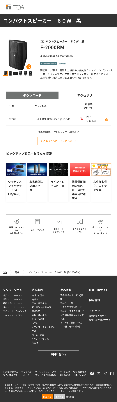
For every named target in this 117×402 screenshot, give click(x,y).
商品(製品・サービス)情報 (71, 297)
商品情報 (65, 290)
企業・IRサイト (98, 290)
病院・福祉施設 (39, 315)
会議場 (35, 299)
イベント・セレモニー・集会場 (43, 340)
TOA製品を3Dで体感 (70, 326)
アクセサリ (84, 95)
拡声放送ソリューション (15, 303)
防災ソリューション (12, 295)
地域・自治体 (38, 295)
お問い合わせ (58, 354)
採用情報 (94, 300)
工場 (34, 331)
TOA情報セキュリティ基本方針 (10, 373)
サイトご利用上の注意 (65, 373)
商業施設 (36, 311)
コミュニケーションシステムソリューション (15, 313)
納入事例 (37, 290)
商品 (17, 272)
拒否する (60, 396)
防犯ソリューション (12, 299)
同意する (47, 396)
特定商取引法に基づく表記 (79, 373)
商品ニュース (66, 303)
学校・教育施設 (39, 303)
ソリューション (12, 290)
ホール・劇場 (38, 334)
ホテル (35, 323)
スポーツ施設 (38, 319)
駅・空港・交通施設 (41, 307)
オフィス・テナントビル (43, 327)
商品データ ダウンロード (72, 310)
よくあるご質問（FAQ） (71, 322)
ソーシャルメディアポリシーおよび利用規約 (45, 373)
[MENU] (110, 7)
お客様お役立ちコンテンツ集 (72, 316)
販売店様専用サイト (98, 315)
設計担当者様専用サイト (100, 319)
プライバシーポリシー (58, 390)
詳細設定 (70, 396)
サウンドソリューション (15, 307)
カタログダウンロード (71, 306)
